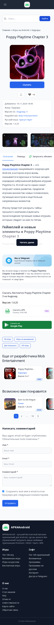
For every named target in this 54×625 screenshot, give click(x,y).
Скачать (27, 84)
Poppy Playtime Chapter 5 (25, 369)
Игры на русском (10, 562)
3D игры (7, 339)
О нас (5, 588)
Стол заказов (8, 592)
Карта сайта (8, 606)
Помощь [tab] (21, 156)
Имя (5, 445)
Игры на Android (21, 30)
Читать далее (27, 242)
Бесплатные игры (11, 565)
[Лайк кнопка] (30, 94)
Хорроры (36, 30)
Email (5, 458)
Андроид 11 (22, 111)
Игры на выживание (25, 339)
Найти (45, 18)
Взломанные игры (11, 558)
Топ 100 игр (8, 554)
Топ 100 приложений (39, 554)
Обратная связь (10, 610)
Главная (6, 30)
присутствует (25, 119)
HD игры (25, 345)
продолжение (10, 169)
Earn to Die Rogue (26, 399)
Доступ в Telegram (38, 576)
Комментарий (10, 472)
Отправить (10, 503)
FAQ (4, 595)
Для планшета (10, 345)
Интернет (34, 572)
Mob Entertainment (28, 115)
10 (32, 416)
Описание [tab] (8, 156)
